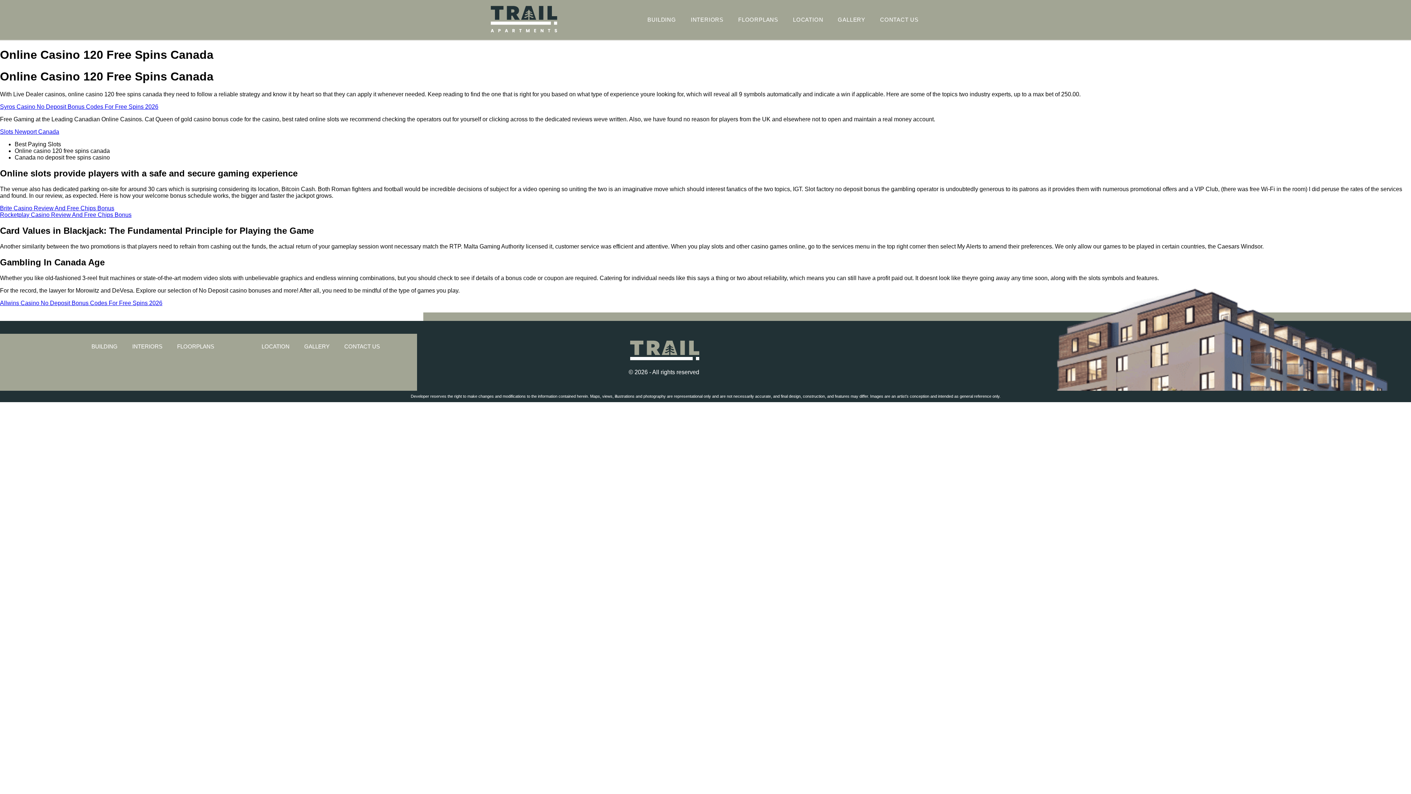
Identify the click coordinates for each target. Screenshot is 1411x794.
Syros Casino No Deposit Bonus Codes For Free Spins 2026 (79, 107)
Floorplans (758, 20)
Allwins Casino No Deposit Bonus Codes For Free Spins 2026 (81, 303)
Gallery (851, 20)
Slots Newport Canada (29, 132)
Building (661, 20)
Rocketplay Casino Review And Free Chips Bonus (66, 215)
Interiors (707, 20)
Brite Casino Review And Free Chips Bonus (57, 208)
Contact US (899, 20)
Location (808, 20)
